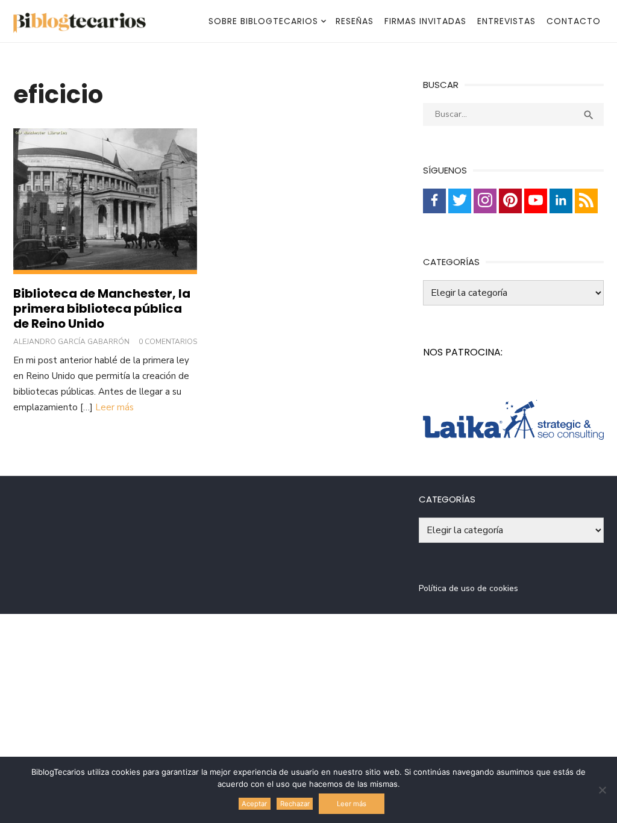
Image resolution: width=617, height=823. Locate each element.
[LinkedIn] (561, 201)
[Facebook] (434, 201)
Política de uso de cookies (468, 588)
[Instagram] (485, 201)
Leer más (114, 407)
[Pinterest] (510, 201)
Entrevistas (506, 21)
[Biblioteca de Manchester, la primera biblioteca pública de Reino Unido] (105, 201)
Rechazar (295, 804)
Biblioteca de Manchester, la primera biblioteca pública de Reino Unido (101, 308)
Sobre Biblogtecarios (263, 21)
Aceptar (254, 804)
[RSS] (586, 201)
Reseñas (355, 21)
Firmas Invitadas (425, 21)
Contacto (574, 21)
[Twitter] (459, 201)
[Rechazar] (602, 790)
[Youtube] (535, 201)
